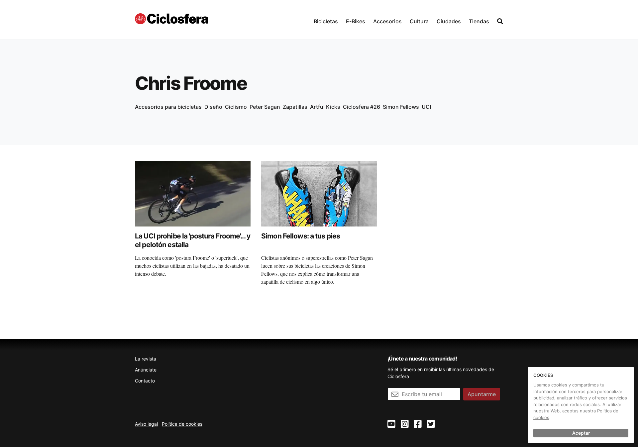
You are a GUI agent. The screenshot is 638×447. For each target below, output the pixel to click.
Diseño (213, 106)
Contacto (145, 380)
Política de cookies (182, 424)
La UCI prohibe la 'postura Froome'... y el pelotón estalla (192, 240)
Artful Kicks (325, 106)
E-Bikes (355, 21)
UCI (426, 106)
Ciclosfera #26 (361, 106)
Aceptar (581, 433)
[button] (326, 20)
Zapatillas (295, 106)
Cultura (419, 21)
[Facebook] (418, 424)
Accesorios (387, 21)
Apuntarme (482, 394)
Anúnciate (146, 369)
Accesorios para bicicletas (168, 106)
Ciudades (449, 21)
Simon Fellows (401, 106)
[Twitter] (431, 424)
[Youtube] (391, 424)
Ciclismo (236, 106)
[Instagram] (405, 424)
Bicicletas (326, 21)
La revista (145, 359)
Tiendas (479, 21)
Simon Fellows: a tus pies (300, 236)
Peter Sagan (265, 106)
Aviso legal (146, 424)
